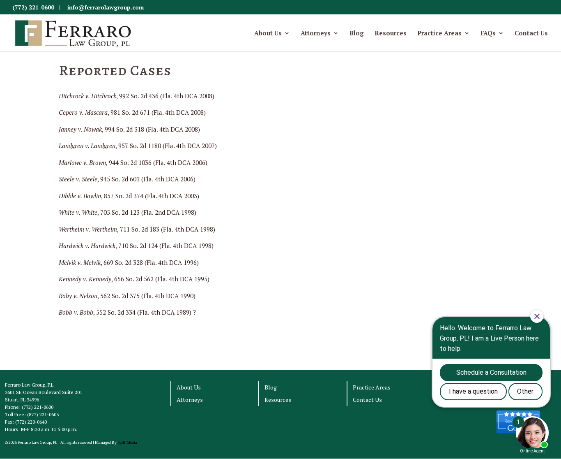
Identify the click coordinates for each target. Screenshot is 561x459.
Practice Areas (439, 33)
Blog (356, 33)
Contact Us (531, 33)
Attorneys (316, 33)
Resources (391, 33)
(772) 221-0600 (33, 7)
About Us (268, 33)
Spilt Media (127, 442)
